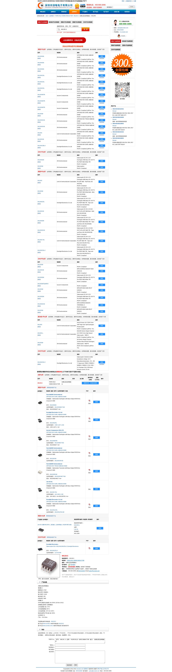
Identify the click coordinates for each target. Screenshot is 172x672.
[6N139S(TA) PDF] (89, 419)
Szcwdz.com (80, 669)
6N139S (40, 133)
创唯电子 (86, 669)
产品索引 (85, 11)
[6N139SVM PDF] (89, 453)
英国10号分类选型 (66, 22)
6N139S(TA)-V (41, 250)
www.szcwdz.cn (47, 623)
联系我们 (127, 11)
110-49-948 (58, 552)
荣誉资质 (63, 11)
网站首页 (42, 11)
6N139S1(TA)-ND (59, 512)
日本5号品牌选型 (115, 49)
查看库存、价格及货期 (90, 383)
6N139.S (76, 16)
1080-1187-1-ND (59, 425)
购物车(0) (129, 1)
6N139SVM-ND (59, 460)
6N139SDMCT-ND (60, 407)
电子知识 (95, 11)
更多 (39, 58)
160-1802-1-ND (59, 494)
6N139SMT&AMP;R (43, 283)
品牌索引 (74, 11)
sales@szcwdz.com (94, 571)
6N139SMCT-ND (59, 443)
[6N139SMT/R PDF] (89, 436)
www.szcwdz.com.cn (48, 625)
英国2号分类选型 (77, 22)
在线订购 (116, 11)
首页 (47, 16)
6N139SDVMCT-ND (60, 476)
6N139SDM (41, 56)
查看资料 (101, 58)
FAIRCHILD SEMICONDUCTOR (64, 16)
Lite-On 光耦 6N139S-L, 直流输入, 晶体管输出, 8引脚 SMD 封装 (54, 524)
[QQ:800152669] (122, 38)
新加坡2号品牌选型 (127, 41)
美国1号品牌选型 (115, 41)
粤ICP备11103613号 (103, 669)
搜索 (102, 56)
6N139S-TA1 (41, 240)
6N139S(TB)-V (42, 145)
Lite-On (76, 529)
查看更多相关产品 (51, 387)
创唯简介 (53, 11)
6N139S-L (40, 333)
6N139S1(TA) (53, 510)
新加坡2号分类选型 (54, 22)
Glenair (114, 111)
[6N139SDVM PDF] (89, 470)
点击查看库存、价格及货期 (72, 40)
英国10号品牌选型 (127, 45)
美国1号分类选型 (42, 22)
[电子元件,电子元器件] (40, 9)
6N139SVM (41, 139)
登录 (123, 1)
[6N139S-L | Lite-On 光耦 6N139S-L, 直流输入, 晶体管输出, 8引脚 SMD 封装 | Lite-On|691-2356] (41, 532)
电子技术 (106, 11)
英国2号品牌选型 (115, 45)
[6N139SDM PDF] (89, 401)
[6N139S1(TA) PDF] (89, 505)
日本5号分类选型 (87, 22)
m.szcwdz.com (124, 32)
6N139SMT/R (41, 94)
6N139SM (40, 113)
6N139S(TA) (41, 75)
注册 (134, 1)
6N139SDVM (41, 120)
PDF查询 (72, 564)
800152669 (82, 571)
